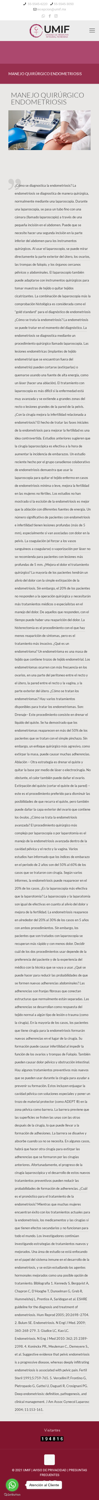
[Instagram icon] (56, 16)
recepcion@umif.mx (51, 9)
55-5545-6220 (37, 4)
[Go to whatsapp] (12, 1485)
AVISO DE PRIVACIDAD (50, 1470)
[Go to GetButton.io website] (12, 1494)
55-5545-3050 (64, 4)
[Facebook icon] (50, 16)
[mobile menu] (92, 30)
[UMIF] (49, 30)
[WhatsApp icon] (43, 16)
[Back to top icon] (49, 1459)
